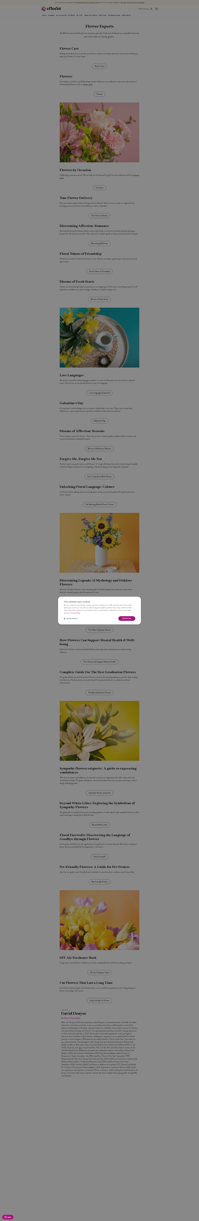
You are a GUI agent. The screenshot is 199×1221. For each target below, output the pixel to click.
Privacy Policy (75, 613)
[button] (70, 618)
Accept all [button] (126, 618)
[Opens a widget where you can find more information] (7, 1217)
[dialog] (99, 610)
